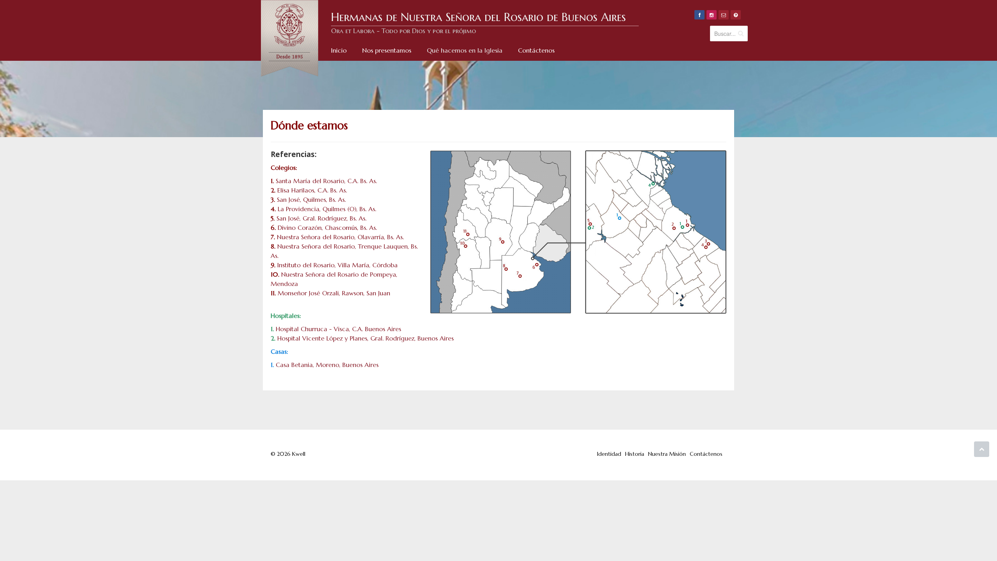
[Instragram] (711, 14)
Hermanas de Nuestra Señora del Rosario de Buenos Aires (478, 17)
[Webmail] (724, 14)
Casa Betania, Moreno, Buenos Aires (327, 365)
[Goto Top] (981, 449)
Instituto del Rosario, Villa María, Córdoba (337, 265)
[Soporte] (736, 14)
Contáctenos (706, 453)
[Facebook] (699, 14)
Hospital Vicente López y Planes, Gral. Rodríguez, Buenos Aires (365, 338)
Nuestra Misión (667, 453)
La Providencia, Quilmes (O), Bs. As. (327, 209)
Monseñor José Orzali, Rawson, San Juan (334, 293)
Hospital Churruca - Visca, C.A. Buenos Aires (338, 329)
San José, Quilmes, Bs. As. (311, 199)
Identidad (609, 453)
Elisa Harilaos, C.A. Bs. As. (312, 190)
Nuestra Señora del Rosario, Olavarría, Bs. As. (340, 237)
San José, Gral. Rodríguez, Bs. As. (321, 218)
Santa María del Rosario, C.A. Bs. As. (326, 181)
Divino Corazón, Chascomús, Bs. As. (327, 227)
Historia (634, 453)
